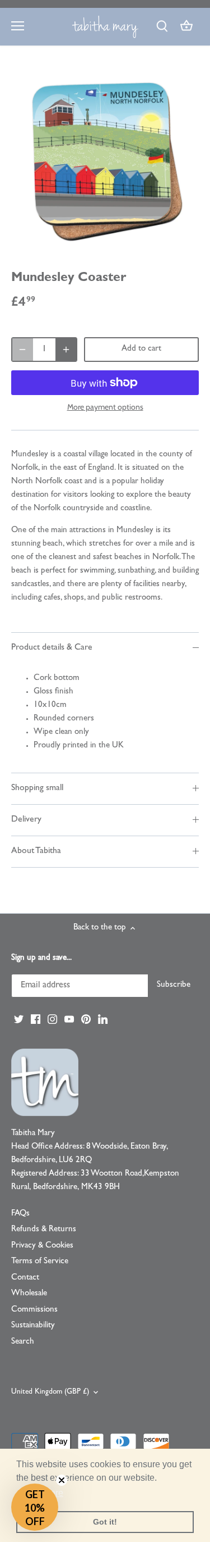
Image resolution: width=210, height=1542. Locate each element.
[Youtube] (69, 1020)
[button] (34, 1507)
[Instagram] (52, 1020)
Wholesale (29, 1294)
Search (22, 1342)
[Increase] (66, 349)
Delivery (26, 819)
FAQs (20, 1214)
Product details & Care (51, 647)
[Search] (162, 26)
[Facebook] (35, 1020)
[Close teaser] (61, 1480)
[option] (105, 161)
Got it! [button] (105, 1521)
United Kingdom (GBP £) (50, 1392)
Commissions (34, 1310)
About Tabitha (36, 851)
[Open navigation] (17, 25)
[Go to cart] (186, 26)
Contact (25, 1278)
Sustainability (33, 1326)
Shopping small (37, 788)
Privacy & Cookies (42, 1246)
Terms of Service (39, 1262)
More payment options (105, 407)
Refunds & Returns (43, 1230)
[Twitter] (19, 1020)
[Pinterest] (86, 1020)
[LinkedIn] (103, 1020)
